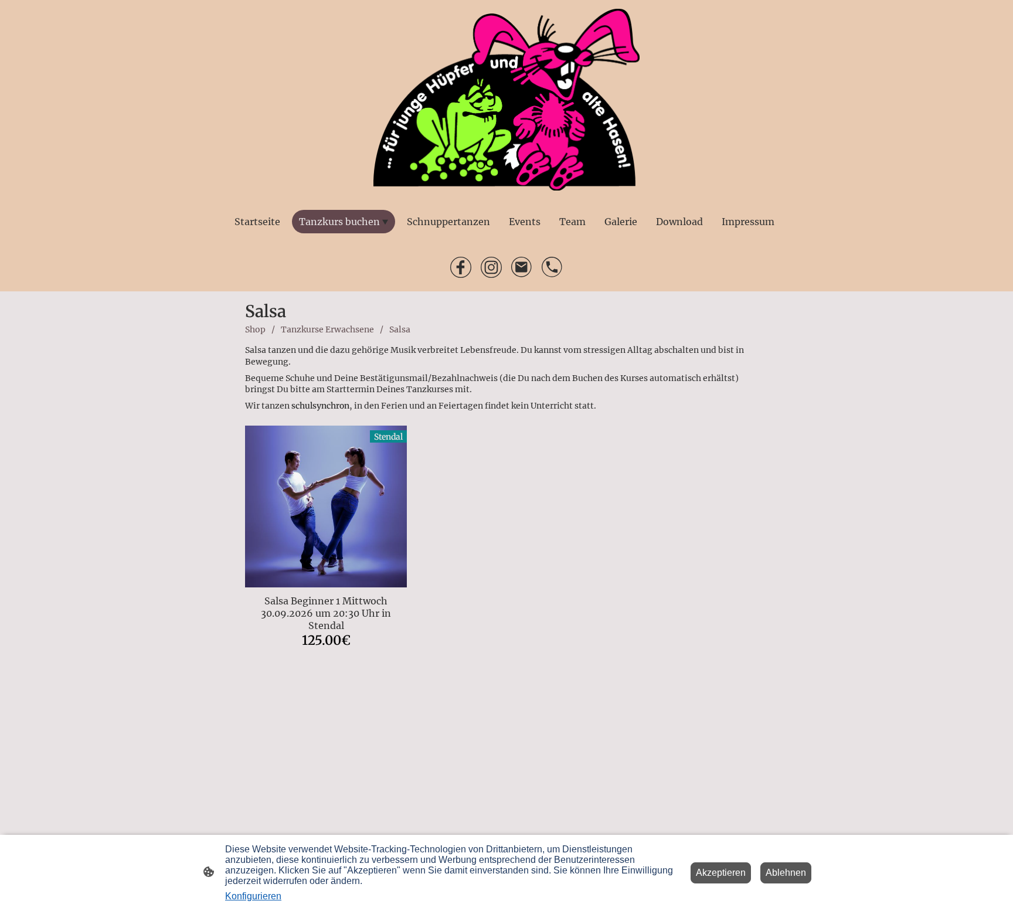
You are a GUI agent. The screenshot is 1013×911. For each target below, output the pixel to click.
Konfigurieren (253, 896)
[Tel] (552, 267)
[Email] (521, 267)
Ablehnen (786, 873)
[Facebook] (460, 267)
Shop (255, 329)
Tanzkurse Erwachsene (327, 329)
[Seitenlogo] (506, 100)
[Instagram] (491, 267)
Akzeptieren (721, 873)
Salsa (399, 329)
